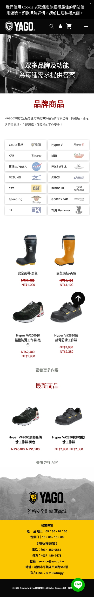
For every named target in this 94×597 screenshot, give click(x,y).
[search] (51, 27)
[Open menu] (86, 26)
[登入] (60, 26)
